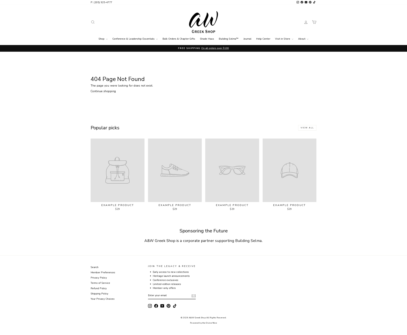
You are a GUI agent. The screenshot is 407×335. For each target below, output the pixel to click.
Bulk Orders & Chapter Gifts (178, 39)
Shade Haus (207, 39)
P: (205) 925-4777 (101, 2)
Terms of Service (100, 283)
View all (307, 127)
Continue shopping (103, 91)
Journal (247, 39)
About (302, 39)
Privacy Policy (99, 277)
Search (95, 267)
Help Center (263, 39)
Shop (102, 39)
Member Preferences (103, 272)
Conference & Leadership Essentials (133, 39)
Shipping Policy (99, 293)
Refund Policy (99, 288)
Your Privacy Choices (102, 298)
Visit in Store (283, 39)
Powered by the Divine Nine (203, 322)
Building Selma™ (229, 39)
